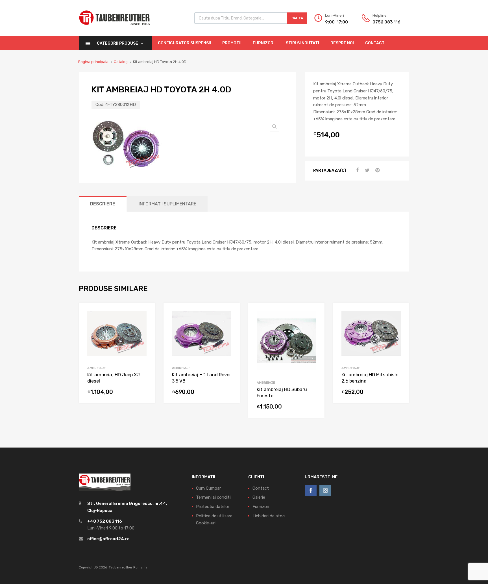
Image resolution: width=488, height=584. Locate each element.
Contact (375, 43)
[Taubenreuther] (114, 28)
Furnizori (263, 43)
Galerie (258, 497)
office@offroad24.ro (108, 538)
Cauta (297, 18)
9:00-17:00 (336, 22)
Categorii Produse (117, 43)
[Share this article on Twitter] (366, 170)
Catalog (121, 62)
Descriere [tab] (102, 204)
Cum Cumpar (208, 488)
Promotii (231, 43)
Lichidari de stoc (268, 515)
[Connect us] (311, 490)
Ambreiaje (96, 368)
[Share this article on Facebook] (356, 170)
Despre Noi (342, 43)
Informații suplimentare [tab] (167, 204)
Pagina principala (93, 62)
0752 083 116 (386, 22)
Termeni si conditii (213, 497)
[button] (274, 126)
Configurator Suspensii (184, 43)
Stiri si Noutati (302, 43)
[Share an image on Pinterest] (376, 170)
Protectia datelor (212, 506)
